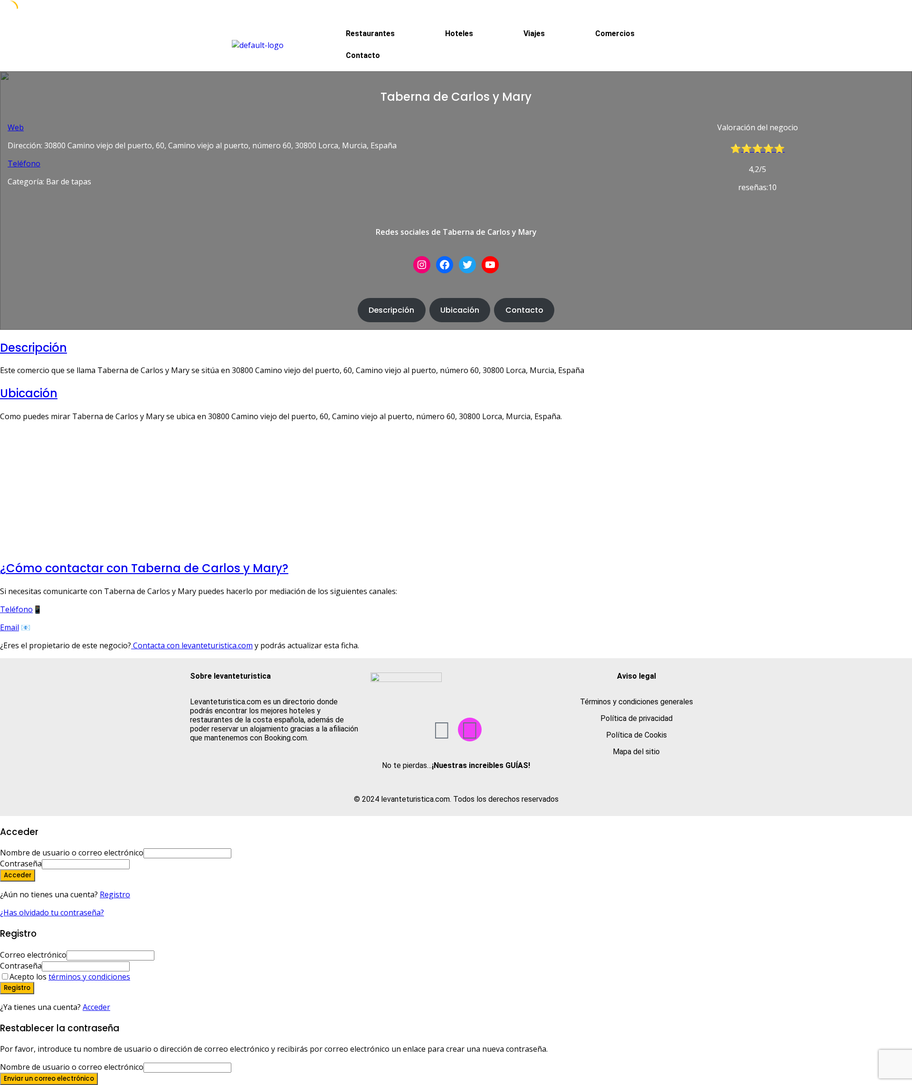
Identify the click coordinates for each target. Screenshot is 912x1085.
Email (9, 627)
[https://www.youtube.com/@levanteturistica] (490, 264)
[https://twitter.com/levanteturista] (467, 264)
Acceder (96, 1007)
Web (16, 127)
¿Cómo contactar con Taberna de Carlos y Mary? (144, 568)
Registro (115, 894)
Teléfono (24, 163)
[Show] (132, 863)
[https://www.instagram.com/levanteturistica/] (421, 264)
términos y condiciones (89, 976)
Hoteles (459, 33)
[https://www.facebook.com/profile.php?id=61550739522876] (444, 264)
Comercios (615, 33)
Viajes (534, 33)
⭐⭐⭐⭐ (763, 148)
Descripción (391, 310)
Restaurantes (370, 33)
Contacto (363, 55)
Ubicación (459, 310)
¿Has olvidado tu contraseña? (52, 912)
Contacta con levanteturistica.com (192, 645)
